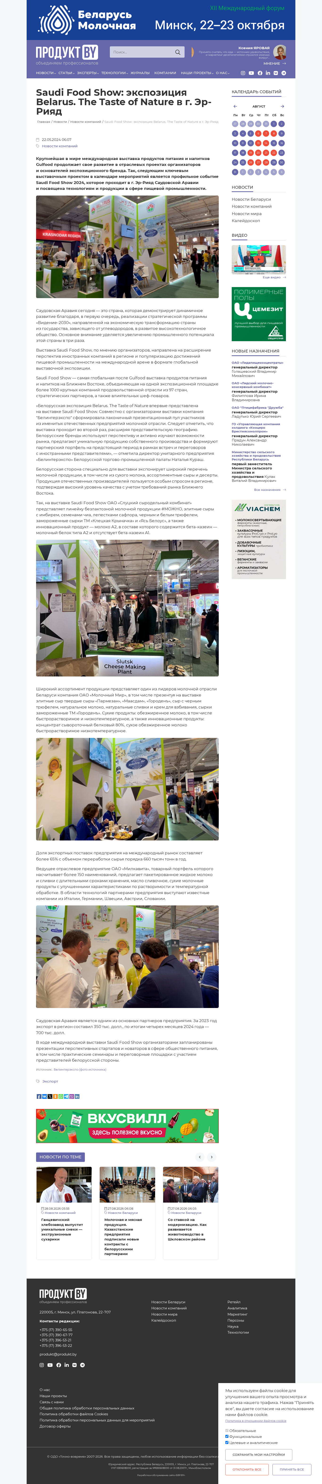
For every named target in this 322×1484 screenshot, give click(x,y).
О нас (221, 73)
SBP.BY (180, 1475)
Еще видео (272, 277)
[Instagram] (243, 73)
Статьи (65, 73)
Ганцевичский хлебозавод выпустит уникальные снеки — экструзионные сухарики (62, 1229)
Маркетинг (237, 1314)
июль (240, 106)
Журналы (140, 73)
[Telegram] (283, 73)
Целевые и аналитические (253, 1443)
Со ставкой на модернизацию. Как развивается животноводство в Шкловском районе (187, 1229)
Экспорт (50, 1081)
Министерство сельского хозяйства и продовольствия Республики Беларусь (256, 455)
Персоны (235, 1321)
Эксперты (87, 73)
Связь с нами (52, 1402)
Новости (45, 73)
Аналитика (237, 1308)
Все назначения (267, 490)
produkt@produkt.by (58, 1354)
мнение (272, 63)
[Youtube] (251, 73)
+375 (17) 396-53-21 (55, 1340)
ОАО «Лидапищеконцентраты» (257, 362)
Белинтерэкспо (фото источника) (80, 1069)
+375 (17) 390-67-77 (56, 1335)
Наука (233, 1327)
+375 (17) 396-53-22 (56, 1346)
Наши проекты (196, 73)
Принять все (292, 1469)
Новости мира (247, 213)
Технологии (113, 73)
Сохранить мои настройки (259, 1454)
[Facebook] (260, 73)
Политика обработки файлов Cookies (74, 1414)
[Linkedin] (268, 73)
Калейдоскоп (246, 220)
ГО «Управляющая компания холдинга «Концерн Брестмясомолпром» (256, 427)
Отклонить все (247, 1469)
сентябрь (277, 106)
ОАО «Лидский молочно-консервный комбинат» (253, 384)
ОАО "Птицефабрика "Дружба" (258, 407)
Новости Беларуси (122, 1213)
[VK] (276, 73)
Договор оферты (55, 1426)
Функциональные (245, 1437)
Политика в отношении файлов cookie (255, 1421)
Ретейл (233, 1302)
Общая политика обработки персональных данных (87, 1408)
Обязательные (242, 1431)
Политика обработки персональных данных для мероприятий (97, 1420)
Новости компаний (60, 146)
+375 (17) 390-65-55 (56, 1330)
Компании (165, 73)
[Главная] (67, 55)
